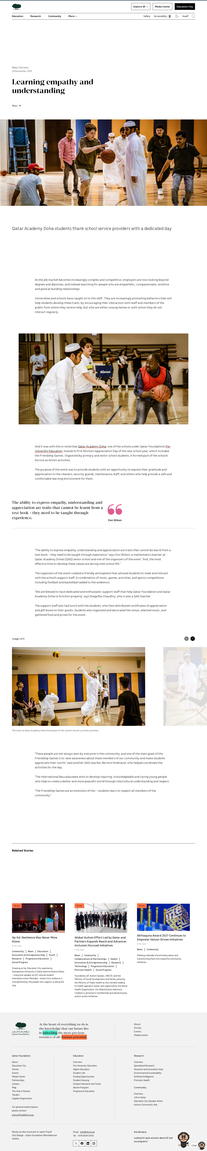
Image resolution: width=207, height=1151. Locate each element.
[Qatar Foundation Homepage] (17, 6)
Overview (77, 1062)
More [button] (71, 16)
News (30, 951)
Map (14, 1087)
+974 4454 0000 (86, 1135)
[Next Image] (192, 638)
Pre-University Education (85, 1065)
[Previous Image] (186, 638)
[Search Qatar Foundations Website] (193, 16)
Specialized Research (144, 1065)
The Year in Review (21, 1091)
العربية (185, 15)
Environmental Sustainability (148, 1072)
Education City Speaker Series (148, 1101)
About (137, 1024)
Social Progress (20, 962)
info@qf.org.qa (87, 1132)
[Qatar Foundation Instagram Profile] (94, 1143)
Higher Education (81, 1069)
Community (54, 16)
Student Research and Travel (87, 1083)
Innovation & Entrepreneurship (28, 955)
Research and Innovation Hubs (148, 1069)
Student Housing (81, 1080)
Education (17, 16)
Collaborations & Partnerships (91, 958)
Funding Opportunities (83, 1076)
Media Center (162, 6)
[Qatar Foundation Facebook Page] (82, 1143)
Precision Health (83, 969)
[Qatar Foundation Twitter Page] (76, 1143)
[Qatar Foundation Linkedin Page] (88, 1143)
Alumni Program (81, 1087)
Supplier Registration (22, 1098)
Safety (147, 16)
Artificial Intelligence (144, 1076)
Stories (137, 1027)
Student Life (79, 1072)
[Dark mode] (177, 16)
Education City (19, 1065)
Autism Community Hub (145, 1104)
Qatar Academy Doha (92, 446)
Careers (16, 1083)
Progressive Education (37, 958)
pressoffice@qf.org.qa (23, 1115)
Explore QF (139, 6)
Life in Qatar (140, 1097)
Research (35, 16)
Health (114, 958)
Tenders (16, 1094)
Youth (52, 955)
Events (137, 1031)
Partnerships (18, 1080)
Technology (81, 966)
